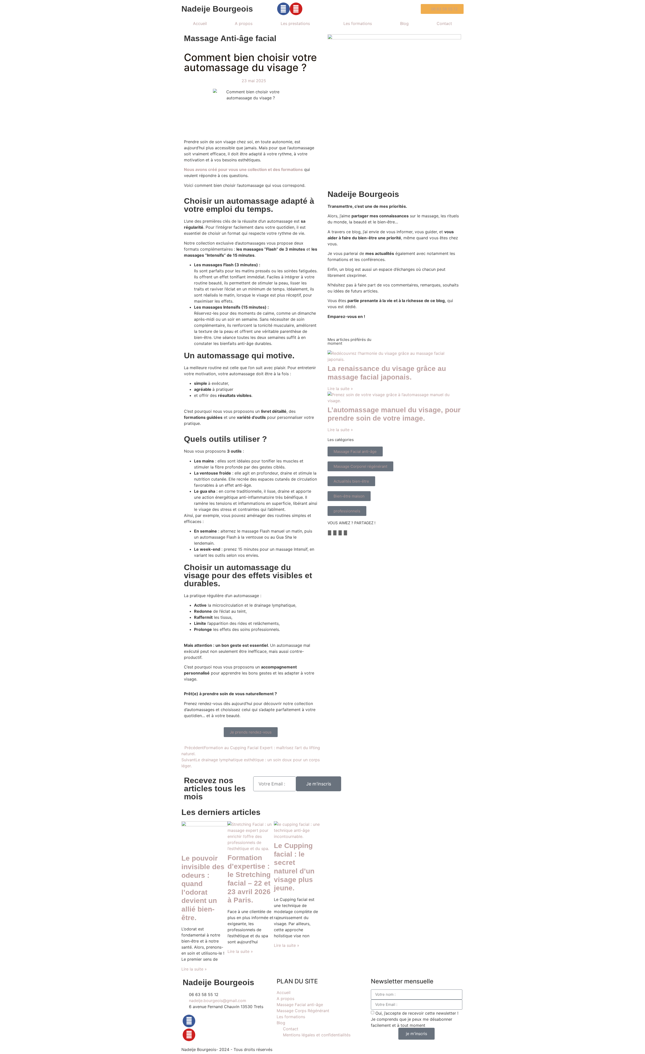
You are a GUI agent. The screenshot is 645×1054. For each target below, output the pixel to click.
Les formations (357, 23)
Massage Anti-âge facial (230, 38)
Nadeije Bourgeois (217, 8)
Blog (404, 23)
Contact (444, 23)
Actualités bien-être (351, 481)
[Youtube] (296, 9)
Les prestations (295, 23)
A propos (243, 23)
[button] (330, 533)
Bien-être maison (349, 496)
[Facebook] (189, 1021)
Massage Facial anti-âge (355, 451)
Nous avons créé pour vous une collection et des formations (243, 169)
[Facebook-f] (283, 9)
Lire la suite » (194, 969)
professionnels (347, 511)
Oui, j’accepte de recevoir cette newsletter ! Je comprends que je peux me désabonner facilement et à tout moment (414, 1019)
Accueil (200, 23)
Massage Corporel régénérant (360, 466)
